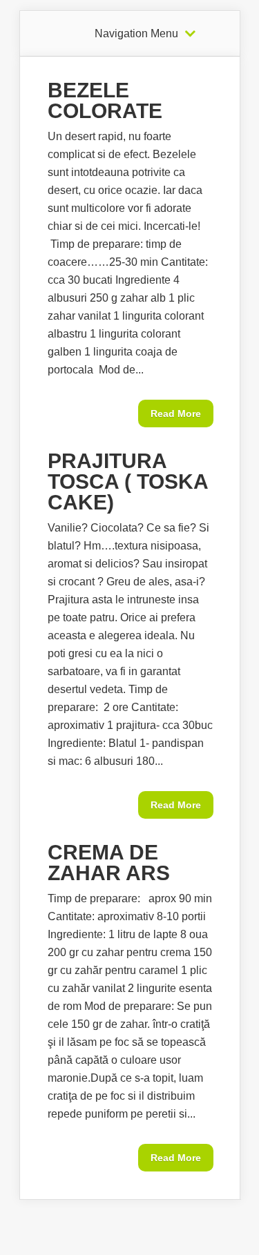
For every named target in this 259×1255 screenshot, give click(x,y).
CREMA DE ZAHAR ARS (109, 862)
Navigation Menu (136, 33)
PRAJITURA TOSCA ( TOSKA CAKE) (128, 481)
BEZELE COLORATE (105, 100)
